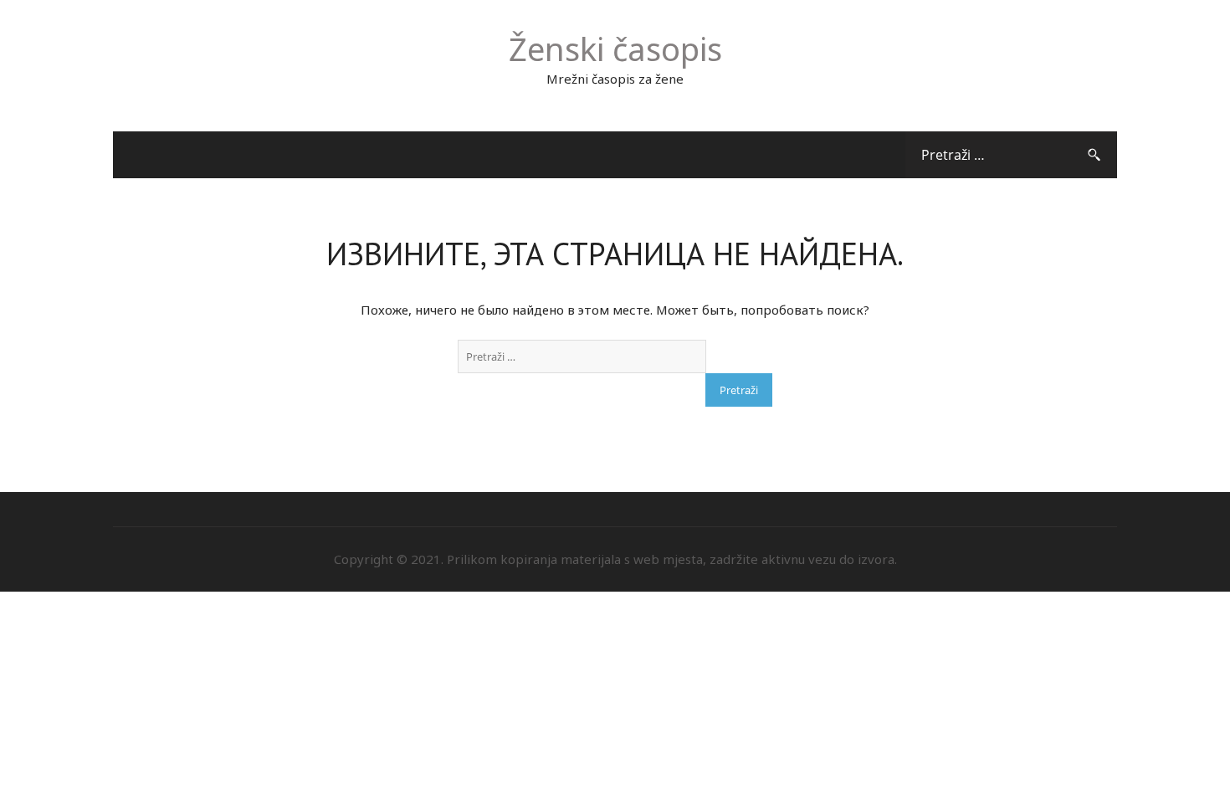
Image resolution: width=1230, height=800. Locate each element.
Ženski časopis (615, 48)
